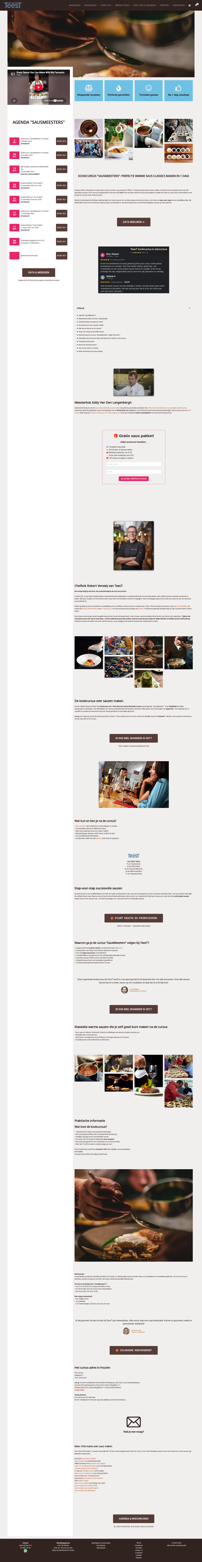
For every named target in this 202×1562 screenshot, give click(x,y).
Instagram (139, 1545)
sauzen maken (115, 408)
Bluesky (139, 1558)
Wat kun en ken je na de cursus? (90, 328)
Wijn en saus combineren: (84, 1473)
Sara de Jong (136, 1330)
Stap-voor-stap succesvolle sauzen (91, 332)
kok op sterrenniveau (89, 609)
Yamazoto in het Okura (104, 413)
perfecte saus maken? (98, 1463)
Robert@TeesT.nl (25, 1545)
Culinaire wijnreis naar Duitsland (86, 1468)
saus (120, 948)
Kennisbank (101, 1545)
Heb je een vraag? (133, 1431)
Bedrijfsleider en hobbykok (138, 991)
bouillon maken (83, 1481)
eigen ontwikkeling (180, 606)
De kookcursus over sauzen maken (91, 325)
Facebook (138, 1553)
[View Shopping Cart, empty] (196, 5)
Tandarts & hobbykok (138, 1332)
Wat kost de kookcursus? (88, 345)
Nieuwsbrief (101, 1548)
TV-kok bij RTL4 (107, 609)
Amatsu (93, 413)
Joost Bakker (134, 989)
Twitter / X (139, 1550)
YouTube (139, 1548)
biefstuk (98, 838)
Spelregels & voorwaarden (101, 1543)
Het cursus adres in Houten (88, 348)
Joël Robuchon (181, 408)
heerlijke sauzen (88, 1471)
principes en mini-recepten (93, 1478)
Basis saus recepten (82, 1483)
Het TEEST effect (133, 861)
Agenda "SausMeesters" (87, 315)
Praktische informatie (86, 341)
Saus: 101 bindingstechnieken (85, 1466)
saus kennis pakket (89, 1459)
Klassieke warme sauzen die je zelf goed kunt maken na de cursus (102, 338)
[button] (77, 269)
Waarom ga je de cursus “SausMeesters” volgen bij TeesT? (99, 335)
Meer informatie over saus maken (91, 351)
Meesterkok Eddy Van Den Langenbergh (93, 319)
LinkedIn (139, 1555)
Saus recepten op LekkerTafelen (86, 1486)
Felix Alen (152, 408)
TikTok (138, 1543)
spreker (140, 609)
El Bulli (158, 408)
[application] (81, 5)
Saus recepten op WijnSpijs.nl (85, 1490)
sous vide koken (101, 408)
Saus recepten (81, 826)
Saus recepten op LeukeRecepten (87, 1488)
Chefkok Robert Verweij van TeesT (91, 322)
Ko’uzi (117, 413)
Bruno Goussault (167, 408)
